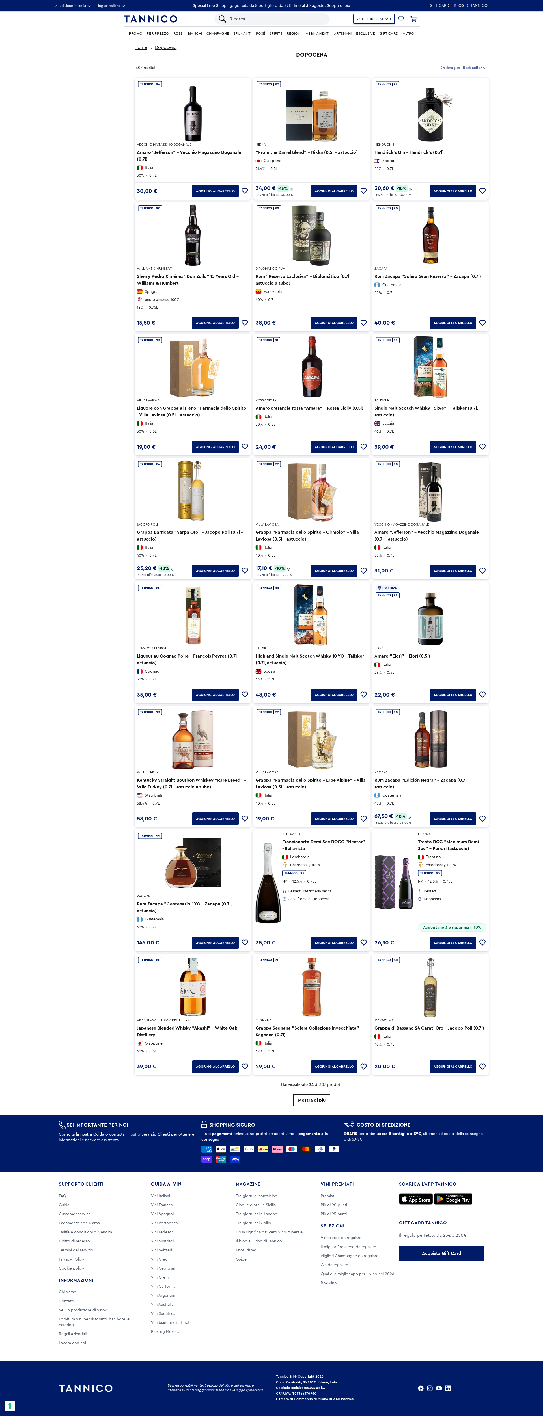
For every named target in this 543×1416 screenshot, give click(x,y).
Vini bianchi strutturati (170, 1323)
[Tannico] (150, 19)
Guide (241, 1259)
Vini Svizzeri (161, 1250)
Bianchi (195, 34)
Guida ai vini (167, 1184)
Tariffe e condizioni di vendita (85, 1232)
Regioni (294, 34)
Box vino (329, 1283)
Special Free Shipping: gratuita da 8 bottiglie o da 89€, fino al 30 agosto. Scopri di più (271, 6)
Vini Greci (159, 1259)
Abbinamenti (317, 34)
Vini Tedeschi (162, 1232)
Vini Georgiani (163, 1268)
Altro (408, 34)
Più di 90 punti (334, 1205)
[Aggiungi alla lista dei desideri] (245, 191)
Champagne (217, 34)
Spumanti (242, 34)
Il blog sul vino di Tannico (259, 1241)
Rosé (260, 34)
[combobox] (276, 19)
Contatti (66, 1301)
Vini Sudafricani (164, 1314)
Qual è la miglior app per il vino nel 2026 (357, 1274)
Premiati (328, 1196)
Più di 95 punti (334, 1214)
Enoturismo (246, 1250)
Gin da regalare (334, 1265)
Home (141, 47)
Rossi (178, 34)
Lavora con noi (72, 1343)
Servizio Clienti (155, 1134)
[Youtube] (439, 1388)
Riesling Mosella (165, 1332)
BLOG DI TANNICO (471, 6)
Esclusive (365, 34)
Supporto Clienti (81, 1184)
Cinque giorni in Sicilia (256, 1205)
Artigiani (343, 34)
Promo (135, 34)
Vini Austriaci (162, 1241)
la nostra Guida (90, 1134)
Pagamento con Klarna (79, 1223)
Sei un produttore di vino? (83, 1310)
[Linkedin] (448, 1388)
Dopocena (165, 47)
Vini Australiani (163, 1305)
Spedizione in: (70, 5)
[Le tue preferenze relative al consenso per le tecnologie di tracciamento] (10, 1406)
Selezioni (332, 1226)
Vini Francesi (162, 1205)
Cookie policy (71, 1268)
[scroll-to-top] (531, 1388)
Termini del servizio (76, 1250)
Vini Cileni (160, 1277)
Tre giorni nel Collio (253, 1223)
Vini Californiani (164, 1287)
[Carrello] (413, 19)
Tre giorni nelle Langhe (256, 1214)
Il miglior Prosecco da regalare (348, 1247)
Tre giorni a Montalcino (256, 1196)
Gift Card (439, 6)
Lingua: (108, 5)
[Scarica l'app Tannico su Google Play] (453, 1199)
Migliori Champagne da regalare (349, 1256)
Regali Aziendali (73, 1334)
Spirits (276, 34)
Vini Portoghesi (164, 1223)
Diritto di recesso (74, 1241)
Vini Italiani (160, 1196)
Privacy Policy (71, 1259)
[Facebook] (420, 1388)
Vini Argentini (163, 1296)
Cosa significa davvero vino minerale (269, 1232)
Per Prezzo (158, 34)
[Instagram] (429, 1388)
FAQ (62, 1196)
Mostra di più (312, 1100)
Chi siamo (67, 1292)
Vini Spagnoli (162, 1214)
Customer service (75, 1214)
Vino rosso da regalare (341, 1238)
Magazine (248, 1184)
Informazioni (76, 1280)
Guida (64, 1205)
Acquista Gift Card (441, 1253)
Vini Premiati (337, 1184)
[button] (401, 19)
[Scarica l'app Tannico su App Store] (416, 1199)
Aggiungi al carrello (215, 191)
